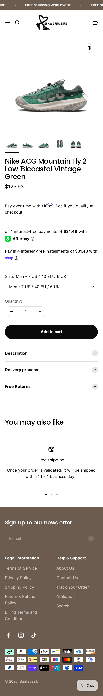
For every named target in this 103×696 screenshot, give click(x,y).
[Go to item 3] (44, 145)
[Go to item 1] (12, 145)
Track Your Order (72, 587)
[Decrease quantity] (11, 312)
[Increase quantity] (40, 312)
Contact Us (67, 577)
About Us (65, 568)
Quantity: (13, 301)
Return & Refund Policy (20, 599)
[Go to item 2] (28, 145)
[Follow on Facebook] (8, 635)
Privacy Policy (18, 577)
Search (63, 605)
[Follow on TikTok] (33, 635)
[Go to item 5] (76, 145)
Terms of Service (21, 568)
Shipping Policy (19, 587)
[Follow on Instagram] (21, 635)
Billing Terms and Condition (21, 615)
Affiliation (65, 596)
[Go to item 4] (60, 145)
